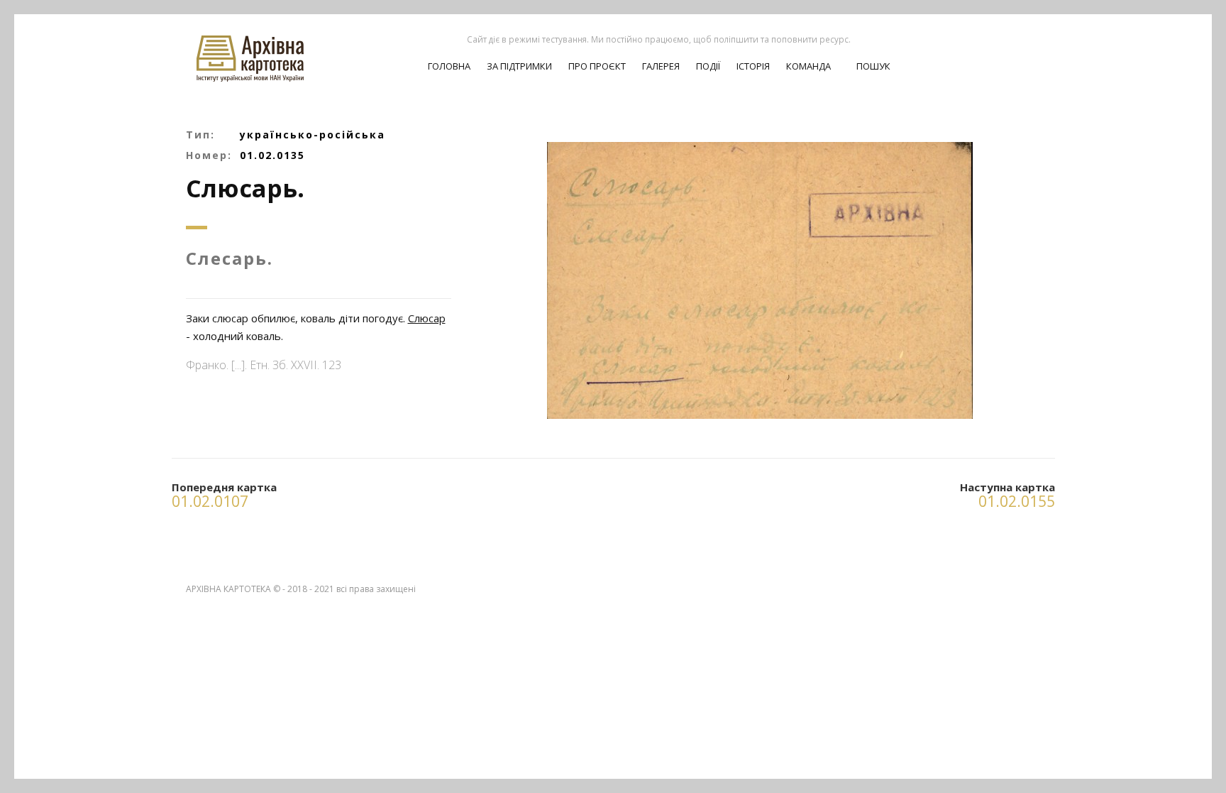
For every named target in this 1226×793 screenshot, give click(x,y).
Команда (808, 66)
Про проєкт (597, 66)
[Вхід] (1004, 50)
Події (708, 66)
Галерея (661, 66)
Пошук (872, 66)
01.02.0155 (1016, 501)
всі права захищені (376, 589)
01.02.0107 (210, 501)
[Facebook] (1029, 50)
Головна (449, 66)
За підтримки (519, 66)
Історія (753, 66)
